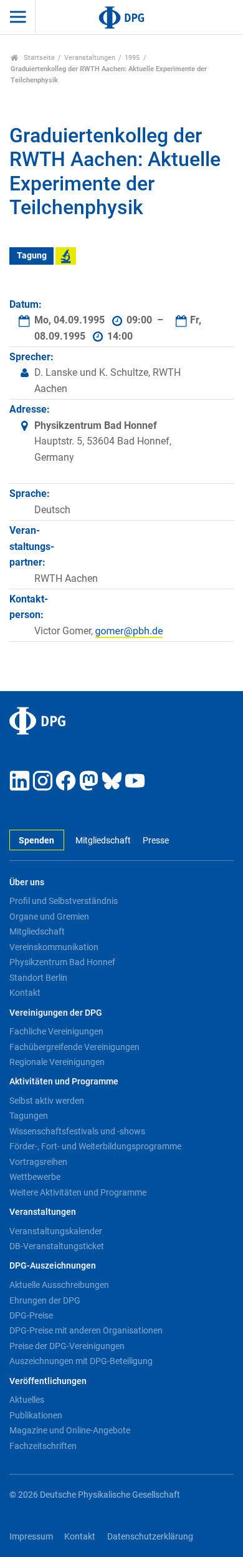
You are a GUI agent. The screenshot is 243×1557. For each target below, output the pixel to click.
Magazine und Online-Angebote (69, 1430)
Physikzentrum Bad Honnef (62, 962)
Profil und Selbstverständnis (63, 901)
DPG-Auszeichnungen (52, 1265)
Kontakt (24, 993)
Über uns (26, 882)
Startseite (38, 58)
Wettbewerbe (34, 1177)
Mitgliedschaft (103, 840)
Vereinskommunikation (53, 947)
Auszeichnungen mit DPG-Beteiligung (81, 1361)
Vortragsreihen (38, 1162)
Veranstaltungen (89, 58)
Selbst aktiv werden (46, 1101)
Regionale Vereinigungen (57, 1062)
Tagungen (28, 1116)
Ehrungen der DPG (44, 1300)
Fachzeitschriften (43, 1446)
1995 (132, 58)
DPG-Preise (31, 1315)
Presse (155, 840)
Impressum (31, 1536)
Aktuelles (26, 1400)
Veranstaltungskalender (55, 1231)
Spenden (36, 840)
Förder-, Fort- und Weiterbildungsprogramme (95, 1146)
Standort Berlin (38, 978)
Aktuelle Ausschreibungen (59, 1285)
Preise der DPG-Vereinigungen (67, 1346)
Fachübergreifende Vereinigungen (74, 1047)
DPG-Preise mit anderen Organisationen (86, 1330)
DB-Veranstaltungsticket (56, 1246)
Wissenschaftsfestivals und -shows (77, 1131)
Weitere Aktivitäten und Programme (77, 1192)
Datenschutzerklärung (150, 1536)
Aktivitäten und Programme (63, 1081)
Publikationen (35, 1415)
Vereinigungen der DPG (55, 1013)
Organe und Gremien (49, 916)
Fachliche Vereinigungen (56, 1031)
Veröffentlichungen (48, 1381)
